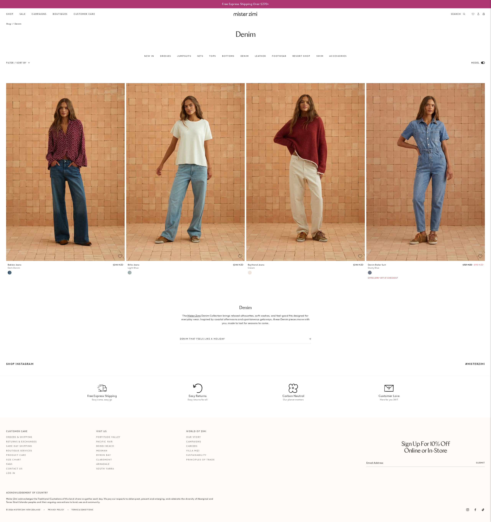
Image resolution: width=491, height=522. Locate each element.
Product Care (16, 455)
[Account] (478, 14)
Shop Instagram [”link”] (20, 364)
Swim (319, 56)
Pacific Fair (104, 441)
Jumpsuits (184, 56)
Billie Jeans (133, 266)
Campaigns (193, 441)
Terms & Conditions (82, 510)
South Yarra (105, 468)
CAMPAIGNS (39, 14)
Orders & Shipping (19, 437)
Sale (23, 14)
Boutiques (60, 14)
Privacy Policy (56, 510)
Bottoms (228, 56)
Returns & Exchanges (21, 441)
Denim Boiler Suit (377, 266)
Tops (212, 56)
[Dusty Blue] (369, 273)
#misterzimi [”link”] (475, 364)
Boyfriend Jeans (256, 266)
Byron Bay (103, 455)
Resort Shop (301, 56)
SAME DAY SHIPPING (19, 446)
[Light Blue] (129, 273)
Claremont (104, 459)
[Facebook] (475, 510)
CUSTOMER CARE (84, 14)
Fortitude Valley (108, 437)
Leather (260, 56)
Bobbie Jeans (14, 266)
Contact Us (14, 468)
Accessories (338, 56)
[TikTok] (483, 510)
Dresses (165, 56)
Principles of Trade (200, 459)
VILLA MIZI (193, 450)
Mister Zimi (194, 315)
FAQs (9, 464)
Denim (245, 56)
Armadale (103, 464)
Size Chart (13, 459)
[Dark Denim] (9, 273)
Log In (10, 473)
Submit (480, 462)
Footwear (279, 56)
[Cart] (483, 14)
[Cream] (249, 273)
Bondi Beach (105, 446)
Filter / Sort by (16, 62)
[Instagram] (468, 510)
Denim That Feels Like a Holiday (202, 338)
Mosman (102, 450)
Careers (192, 446)
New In (149, 56)
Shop (9, 14)
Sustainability (196, 455)
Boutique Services (19, 450)
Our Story (193, 437)
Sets (200, 56)
